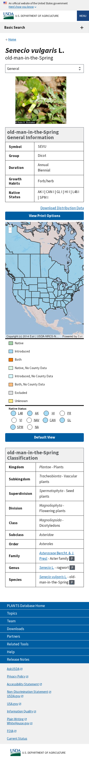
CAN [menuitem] (53, 420)
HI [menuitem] (53, 413)
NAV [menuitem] (36, 420)
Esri (80, 336)
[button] (10, 227)
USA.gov (12, 704)
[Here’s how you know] (44, 5)
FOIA (10, 731)
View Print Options (44, 215)
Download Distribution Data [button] (62, 208)
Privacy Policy (16, 676)
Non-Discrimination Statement (27, 692)
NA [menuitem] (37, 427)
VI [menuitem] (20, 420)
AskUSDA (13, 669)
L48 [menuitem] (20, 413)
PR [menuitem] (69, 413)
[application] (44, 280)
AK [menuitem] (37, 413)
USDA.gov (13, 696)
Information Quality (20, 711)
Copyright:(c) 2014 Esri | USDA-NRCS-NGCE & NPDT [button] (33, 336)
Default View (44, 437)
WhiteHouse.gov (18, 723)
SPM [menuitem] (20, 427)
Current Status (17, 738)
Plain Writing (15, 719)
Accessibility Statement (23, 684)
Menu (82, 16)
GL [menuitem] (69, 420)
